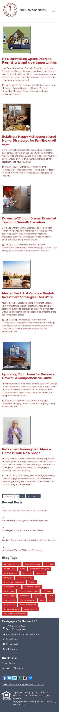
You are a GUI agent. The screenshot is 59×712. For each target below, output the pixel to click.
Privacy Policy (8, 663)
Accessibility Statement (12, 668)
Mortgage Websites (22, 701)
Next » (36, 496)
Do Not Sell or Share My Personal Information (23, 684)
